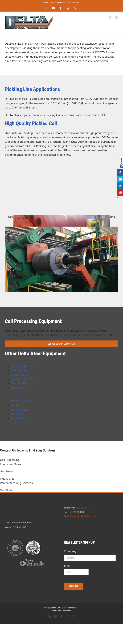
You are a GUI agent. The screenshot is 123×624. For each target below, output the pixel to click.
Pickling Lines (19, 374)
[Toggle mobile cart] (110, 17)
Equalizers (17, 414)
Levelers (16, 405)
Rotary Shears (20, 409)
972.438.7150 (49, 2)
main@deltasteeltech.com (68, 2)
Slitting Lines (19, 370)
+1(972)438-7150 (83, 507)
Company (71, 551)
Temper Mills (19, 383)
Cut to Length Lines (23, 366)
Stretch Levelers (21, 401)
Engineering (18, 418)
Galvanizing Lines (22, 379)
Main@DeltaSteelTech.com (83, 516)
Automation (18, 387)
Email (69, 565)
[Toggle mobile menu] (116, 17)
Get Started (7, 471)
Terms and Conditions (61, 611)
